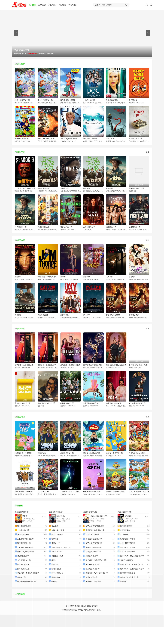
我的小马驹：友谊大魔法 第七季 (132, 569)
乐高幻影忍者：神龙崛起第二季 (131, 564)
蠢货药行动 (64, 315)
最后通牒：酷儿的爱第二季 (96, 560)
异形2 (54, 560)
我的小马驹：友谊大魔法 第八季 (132, 556)
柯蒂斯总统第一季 (67, 453)
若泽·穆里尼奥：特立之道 (61, 547)
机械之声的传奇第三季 (46, 139)
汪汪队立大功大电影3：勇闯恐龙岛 (139, 453)
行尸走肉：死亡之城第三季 (25, 188)
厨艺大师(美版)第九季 (94, 543)
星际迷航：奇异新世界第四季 (28, 573)
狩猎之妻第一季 (23, 535)
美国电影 (52, 5)
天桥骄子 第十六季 (93, 564)
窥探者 (62, 277)
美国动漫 (72, 5)
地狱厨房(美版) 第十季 (68, 139)
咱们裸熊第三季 (126, 526)
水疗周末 (132, 277)
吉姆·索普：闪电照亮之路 (47, 277)
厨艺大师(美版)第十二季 (95, 526)
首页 (34, 5)
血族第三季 (110, 139)
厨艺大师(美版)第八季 (94, 539)
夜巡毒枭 (18, 315)
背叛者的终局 (134, 315)
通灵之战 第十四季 (90, 139)
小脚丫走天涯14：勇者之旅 (139, 492)
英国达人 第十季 (92, 556)
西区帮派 (86, 188)
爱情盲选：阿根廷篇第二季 (116, 365)
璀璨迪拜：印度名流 (113, 403)
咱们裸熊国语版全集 (127, 573)
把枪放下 (86, 315)
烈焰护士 (55, 564)
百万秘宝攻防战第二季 (137, 403)
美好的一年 (56, 543)
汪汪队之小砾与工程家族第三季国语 (116, 492)
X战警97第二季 (43, 492)
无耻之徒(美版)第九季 (25, 539)
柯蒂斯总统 (42, 453)
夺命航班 (55, 526)
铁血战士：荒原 (57, 556)
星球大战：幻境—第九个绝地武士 (70, 492)
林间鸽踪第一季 (21, 227)
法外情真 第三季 (23, 569)
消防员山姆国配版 (21, 139)
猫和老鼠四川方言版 (127, 547)
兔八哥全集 (133, 100)
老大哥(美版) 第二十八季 (138, 365)
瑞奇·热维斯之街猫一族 (23, 492)
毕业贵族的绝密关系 (90, 403)
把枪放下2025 (43, 315)
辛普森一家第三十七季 (114, 453)
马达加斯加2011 (58, 552)
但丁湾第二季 (111, 227)
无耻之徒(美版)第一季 (25, 547)
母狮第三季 (64, 188)
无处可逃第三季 (89, 227)
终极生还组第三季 (67, 403)
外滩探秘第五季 (43, 227)
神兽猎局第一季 (66, 227)
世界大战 (55, 539)
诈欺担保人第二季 (135, 139)
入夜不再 (109, 277)
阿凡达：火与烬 (57, 535)
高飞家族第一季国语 (68, 100)
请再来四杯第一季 (24, 543)
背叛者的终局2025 (113, 315)
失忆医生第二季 (89, 100)
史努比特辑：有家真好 (91, 492)
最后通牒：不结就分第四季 (70, 365)
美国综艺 (62, 5)
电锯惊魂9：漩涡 (58, 530)
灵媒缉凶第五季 (112, 100)
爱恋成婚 (86, 277)
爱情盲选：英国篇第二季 (47, 365)
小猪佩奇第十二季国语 (23, 453)
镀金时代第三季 (23, 564)
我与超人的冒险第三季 (91, 453)
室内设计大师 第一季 (22, 403)
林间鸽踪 (109, 188)
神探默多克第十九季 (136, 188)
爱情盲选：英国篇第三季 (24, 365)
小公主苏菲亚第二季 (22, 100)
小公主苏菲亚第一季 (45, 100)
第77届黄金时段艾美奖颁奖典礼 (93, 365)
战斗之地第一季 (135, 227)
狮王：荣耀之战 (57, 573)
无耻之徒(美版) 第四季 (25, 552)
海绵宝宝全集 (125, 530)
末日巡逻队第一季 (24, 560)
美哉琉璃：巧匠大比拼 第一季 (97, 573)
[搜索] (126, 5)
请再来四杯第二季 (24, 526)
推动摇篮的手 (57, 569)
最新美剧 (42, 5)
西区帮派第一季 (43, 188)
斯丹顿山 (18, 277)
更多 (147, 152)
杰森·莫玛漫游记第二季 (46, 403)
